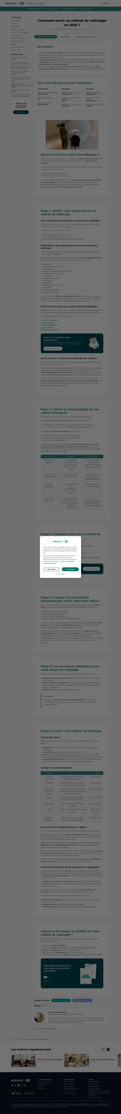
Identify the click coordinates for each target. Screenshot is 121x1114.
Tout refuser (51, 569)
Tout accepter (70, 569)
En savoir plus (60, 574)
